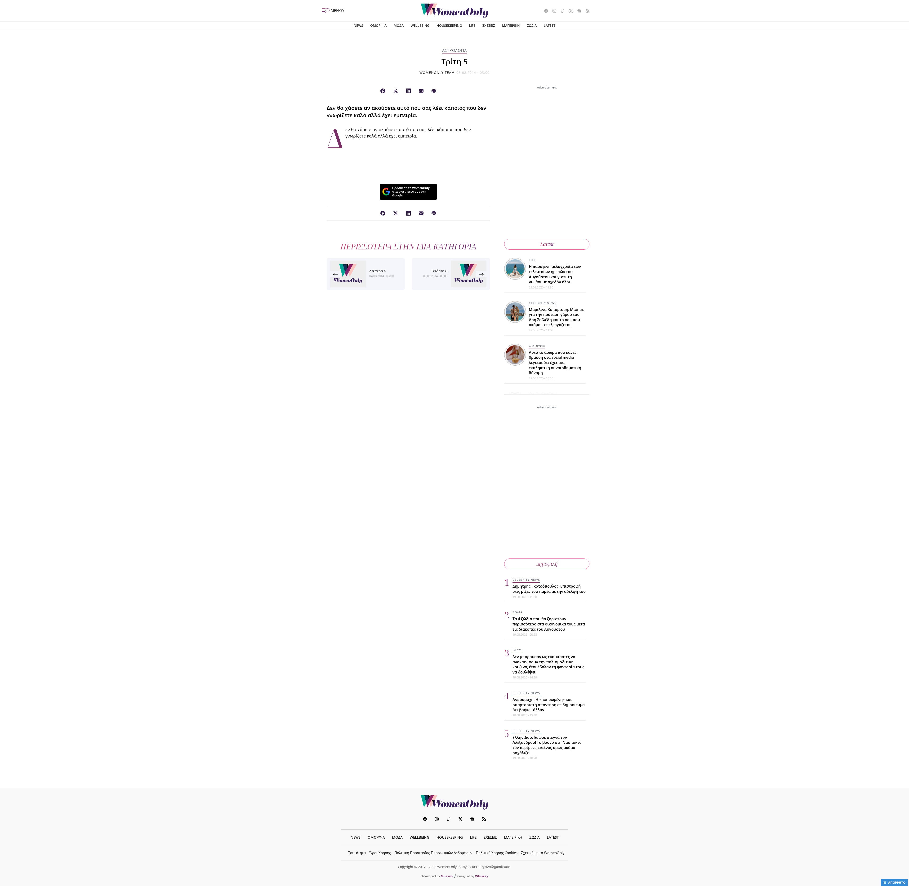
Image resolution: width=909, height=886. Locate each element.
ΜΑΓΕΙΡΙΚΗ (511, 25)
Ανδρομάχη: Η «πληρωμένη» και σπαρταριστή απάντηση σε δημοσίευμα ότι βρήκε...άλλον (548, 704)
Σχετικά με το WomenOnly (543, 852)
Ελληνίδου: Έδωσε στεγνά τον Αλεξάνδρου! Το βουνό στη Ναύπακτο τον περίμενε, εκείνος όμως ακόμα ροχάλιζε (547, 745)
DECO (516, 650)
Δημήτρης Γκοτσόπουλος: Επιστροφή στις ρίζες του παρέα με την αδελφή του (549, 589)
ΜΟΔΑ (399, 25)
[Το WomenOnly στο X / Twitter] (569, 11)
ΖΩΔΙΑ (532, 25)
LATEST (549, 25)
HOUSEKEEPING (449, 25)
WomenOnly (454, 802)
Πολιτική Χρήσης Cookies (496, 852)
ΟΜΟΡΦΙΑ (378, 25)
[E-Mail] (421, 91)
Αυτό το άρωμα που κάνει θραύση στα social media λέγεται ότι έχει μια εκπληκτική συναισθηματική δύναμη (555, 362)
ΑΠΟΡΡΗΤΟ (896, 882)
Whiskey (481, 876)
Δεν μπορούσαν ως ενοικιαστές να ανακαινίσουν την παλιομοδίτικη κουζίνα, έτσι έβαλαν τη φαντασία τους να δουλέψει (548, 664)
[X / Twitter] (395, 91)
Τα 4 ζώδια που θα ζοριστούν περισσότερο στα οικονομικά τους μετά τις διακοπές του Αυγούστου (548, 624)
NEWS (358, 25)
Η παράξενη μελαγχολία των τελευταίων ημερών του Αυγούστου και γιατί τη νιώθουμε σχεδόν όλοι (555, 274)
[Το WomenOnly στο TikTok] (561, 11)
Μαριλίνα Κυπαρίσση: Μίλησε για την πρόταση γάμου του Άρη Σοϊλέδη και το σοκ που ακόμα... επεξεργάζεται (556, 317)
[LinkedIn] (408, 91)
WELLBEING (420, 25)
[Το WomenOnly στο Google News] (577, 11)
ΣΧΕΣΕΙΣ (488, 25)
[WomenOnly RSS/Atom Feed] (585, 11)
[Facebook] (383, 91)
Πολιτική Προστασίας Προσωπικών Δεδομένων (433, 852)
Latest (547, 244)
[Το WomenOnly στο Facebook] (544, 11)
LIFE (472, 25)
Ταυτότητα (357, 852)
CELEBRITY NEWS (542, 303)
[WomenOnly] (454, 11)
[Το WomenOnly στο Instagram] (552, 11)
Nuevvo (447, 876)
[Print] (434, 91)
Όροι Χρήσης (380, 852)
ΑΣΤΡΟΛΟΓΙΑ (454, 50)
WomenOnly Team (437, 72)
